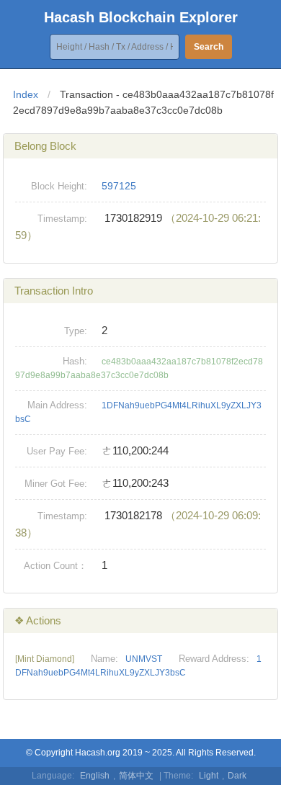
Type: (75, 331)
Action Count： (55, 565)
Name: (104, 658)
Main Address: (57, 405)
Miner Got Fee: (55, 483)
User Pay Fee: (57, 451)
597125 (119, 186)
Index (25, 94)
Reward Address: (214, 658)
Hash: (75, 361)
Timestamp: (62, 218)
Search (208, 47)
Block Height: (59, 186)
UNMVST (143, 659)
